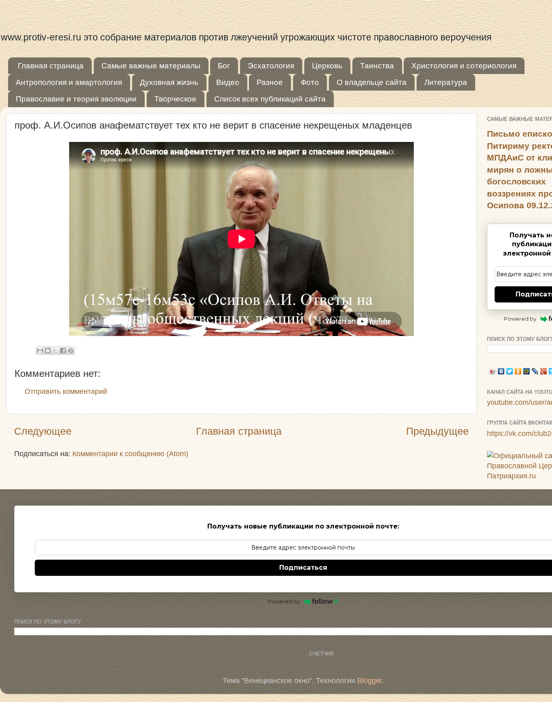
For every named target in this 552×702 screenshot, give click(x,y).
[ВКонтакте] (501, 371)
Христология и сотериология (463, 65)
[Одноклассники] (518, 371)
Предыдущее (437, 431)
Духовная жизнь (169, 82)
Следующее (43, 431)
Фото (310, 82)
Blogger (369, 681)
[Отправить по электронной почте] (40, 351)
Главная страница (51, 65)
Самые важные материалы (150, 65)
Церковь (327, 65)
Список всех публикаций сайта (270, 99)
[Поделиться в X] (55, 351)
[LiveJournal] (535, 371)
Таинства (377, 65)
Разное (270, 82)
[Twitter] (510, 371)
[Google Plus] (543, 371)
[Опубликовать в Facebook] (63, 351)
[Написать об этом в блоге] (48, 351)
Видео (227, 82)
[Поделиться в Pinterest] (71, 351)
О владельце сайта (372, 82)
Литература (445, 82)
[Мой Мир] (527, 371)
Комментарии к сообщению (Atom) (130, 454)
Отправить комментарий (66, 391)
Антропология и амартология (69, 82)
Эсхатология (271, 65)
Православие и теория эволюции (76, 99)
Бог (224, 65)
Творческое (175, 99)
